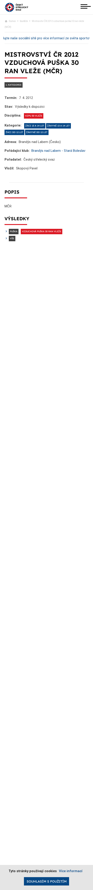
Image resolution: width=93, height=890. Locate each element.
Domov (12, 21)
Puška (13, 231)
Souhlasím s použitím (47, 881)
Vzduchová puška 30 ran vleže (41, 231)
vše (12, 238)
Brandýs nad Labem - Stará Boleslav (58, 151)
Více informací (70, 871)
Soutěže (24, 21)
